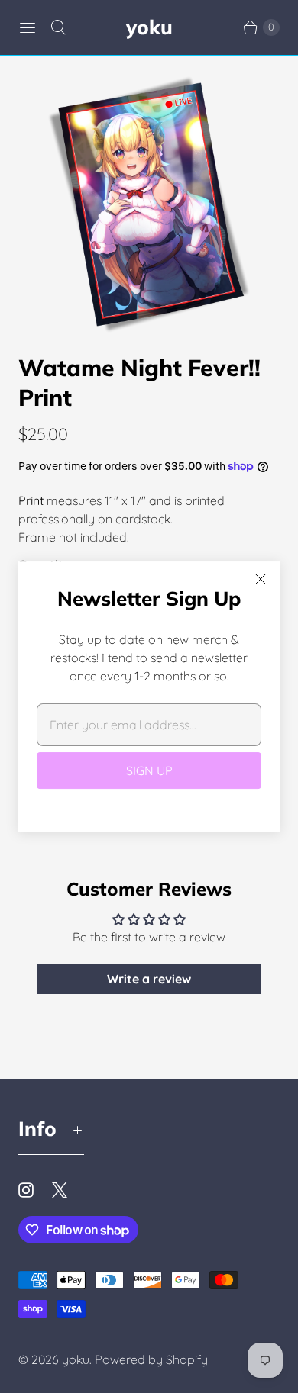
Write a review (149, 978)
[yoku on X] (69, 1190)
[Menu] (27, 27)
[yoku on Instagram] (35, 1190)
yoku (75, 1359)
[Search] (58, 27)
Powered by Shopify (151, 1359)
